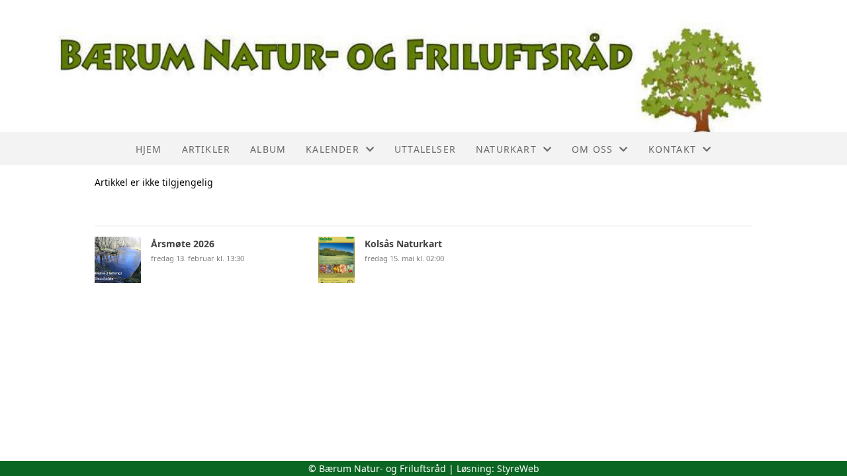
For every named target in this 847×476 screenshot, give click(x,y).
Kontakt (672, 149)
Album (268, 149)
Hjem (149, 149)
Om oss (592, 149)
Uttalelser (425, 149)
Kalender (332, 149)
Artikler (206, 149)
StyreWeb (518, 468)
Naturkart (506, 149)
